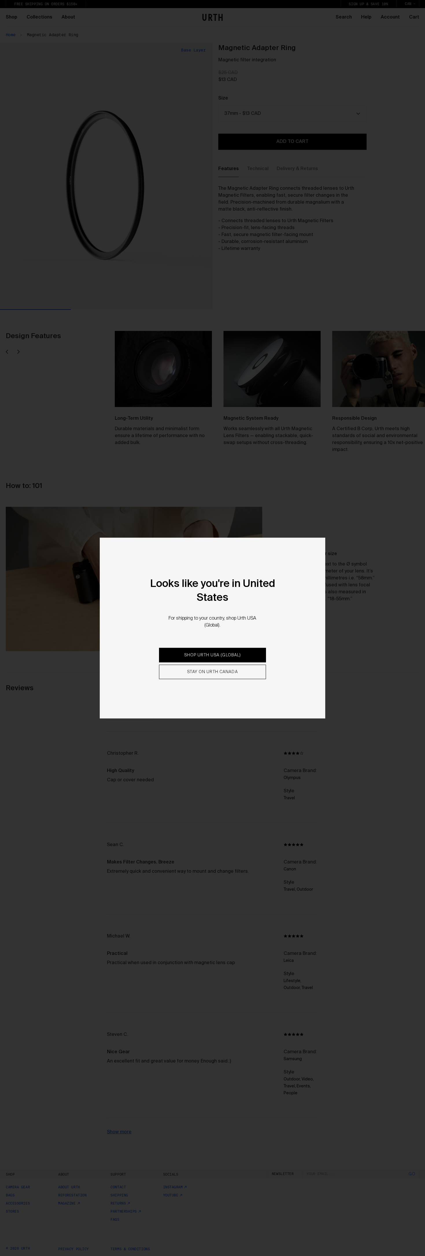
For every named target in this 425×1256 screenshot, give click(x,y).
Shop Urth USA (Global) (212, 655)
